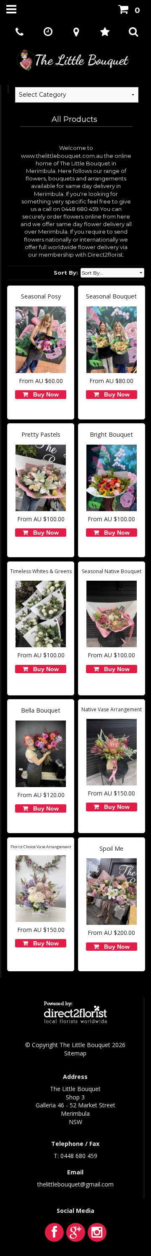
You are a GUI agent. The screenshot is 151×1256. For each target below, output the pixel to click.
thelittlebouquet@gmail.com (75, 1184)
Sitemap (75, 1053)
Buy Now (44, 394)
